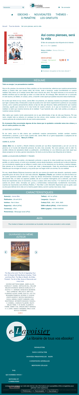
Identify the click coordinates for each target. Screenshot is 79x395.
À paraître (28, 18)
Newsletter (39, 347)
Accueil (4, 26)
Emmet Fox (14, 307)
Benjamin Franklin (13, 295)
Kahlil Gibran (11, 299)
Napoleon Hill (24, 286)
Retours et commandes (14, 380)
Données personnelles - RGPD (39, 356)
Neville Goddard (20, 310)
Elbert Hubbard (23, 299)
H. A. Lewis (9, 309)
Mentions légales (39, 365)
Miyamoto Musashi (22, 301)
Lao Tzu (32, 293)
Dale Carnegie (12, 292)
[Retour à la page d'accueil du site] (39, 6)
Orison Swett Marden (27, 307)
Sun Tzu (26, 293)
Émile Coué (31, 309)
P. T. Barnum (15, 290)
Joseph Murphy (12, 297)
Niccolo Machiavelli (26, 297)
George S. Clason (27, 295)
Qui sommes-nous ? (14, 374)
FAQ (13, 370)
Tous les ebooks (14, 26)
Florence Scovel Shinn (13, 293)
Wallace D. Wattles (26, 292)
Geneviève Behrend (27, 290)
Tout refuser (52, 391)
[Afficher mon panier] (59, 7)
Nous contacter (39, 352)
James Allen (47, 46)
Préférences (27, 391)
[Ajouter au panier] (45, 66)
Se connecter (66, 7)
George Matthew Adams (15, 284)
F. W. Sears (21, 305)
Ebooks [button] (23, 14)
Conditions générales (40, 361)
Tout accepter (39, 391)
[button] (14, 47)
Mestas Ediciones (58, 50)
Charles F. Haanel (11, 286)
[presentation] (6, 252)
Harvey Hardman (19, 309)
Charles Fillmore (22, 303)
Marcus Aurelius (25, 288)
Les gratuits (49, 18)
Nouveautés (42, 14)
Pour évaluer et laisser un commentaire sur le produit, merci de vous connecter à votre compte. (40, 224)
